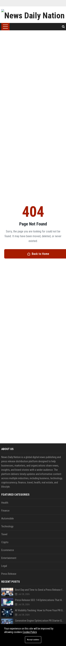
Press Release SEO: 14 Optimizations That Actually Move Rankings (40, 600)
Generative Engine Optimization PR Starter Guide (40, 620)
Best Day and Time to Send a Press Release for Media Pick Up (40, 589)
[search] (63, 26)
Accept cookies (33, 639)
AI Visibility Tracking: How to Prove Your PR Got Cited (40, 610)
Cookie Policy (30, 632)
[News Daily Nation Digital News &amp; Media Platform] (33, 14)
